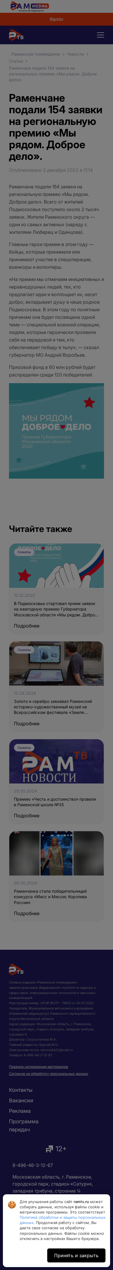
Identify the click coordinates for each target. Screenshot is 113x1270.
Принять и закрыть (76, 1255)
